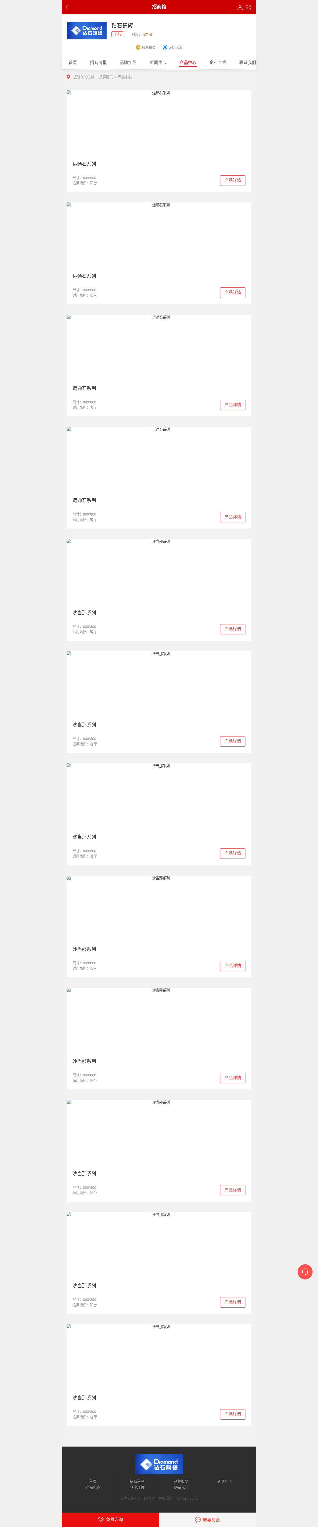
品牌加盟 (181, 1481)
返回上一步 (67, 7)
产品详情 (232, 180)
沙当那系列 (84, 612)
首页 (92, 1481)
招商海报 (137, 1481)
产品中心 (93, 1487)
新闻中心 (225, 1481)
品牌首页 (106, 77)
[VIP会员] (240, 7)
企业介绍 (137, 1487)
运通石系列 (84, 164)
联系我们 (181, 1487)
